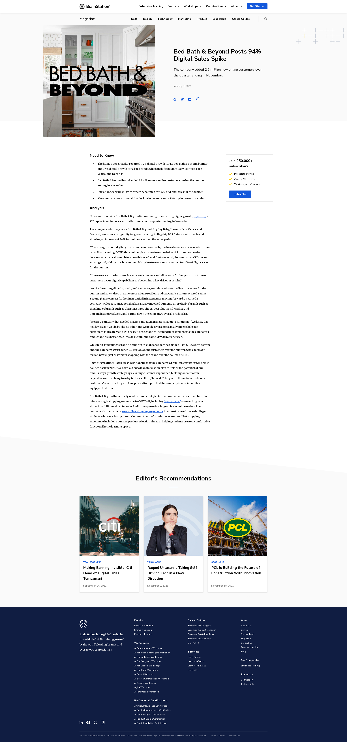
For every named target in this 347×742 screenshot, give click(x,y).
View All (192, 643)
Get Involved (247, 634)
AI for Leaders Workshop (147, 665)
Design (147, 19)
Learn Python (194, 657)
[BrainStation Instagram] (102, 722)
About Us (246, 625)
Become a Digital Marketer (201, 634)
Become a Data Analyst (199, 638)
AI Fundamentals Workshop (148, 648)
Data (134, 19)
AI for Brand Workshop (146, 670)
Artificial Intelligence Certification (151, 705)
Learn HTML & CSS (197, 665)
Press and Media (249, 647)
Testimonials (247, 684)
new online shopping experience (142, 411)
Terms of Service (218, 736)
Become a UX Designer (199, 625)
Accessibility (234, 736)
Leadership (219, 19)
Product (202, 19)
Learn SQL (193, 670)
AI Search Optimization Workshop (151, 678)
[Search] (265, 19)
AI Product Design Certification (149, 718)
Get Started (257, 6)
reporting (200, 216)
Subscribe (240, 194)
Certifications (214, 6)
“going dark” (172, 401)
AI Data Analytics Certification (149, 714)
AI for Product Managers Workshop (152, 652)
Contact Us (246, 643)
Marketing (184, 19)
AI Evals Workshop (144, 674)
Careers (245, 629)
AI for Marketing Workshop (148, 657)
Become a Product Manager (201, 629)
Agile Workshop (142, 687)
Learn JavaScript (196, 661)
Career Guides (241, 19)
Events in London (143, 629)
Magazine (246, 638)
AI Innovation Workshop (146, 691)
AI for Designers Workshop (148, 661)
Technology (165, 19)
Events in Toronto (143, 634)
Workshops (191, 6)
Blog (243, 651)
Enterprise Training (151, 6)
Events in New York (143, 625)
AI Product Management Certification (152, 710)
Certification (247, 679)
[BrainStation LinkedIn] (81, 722)
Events (172, 6)
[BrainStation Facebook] (88, 722)
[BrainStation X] (95, 722)
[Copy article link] (197, 98)
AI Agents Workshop (145, 683)
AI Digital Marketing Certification (150, 723)
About (235, 6)
